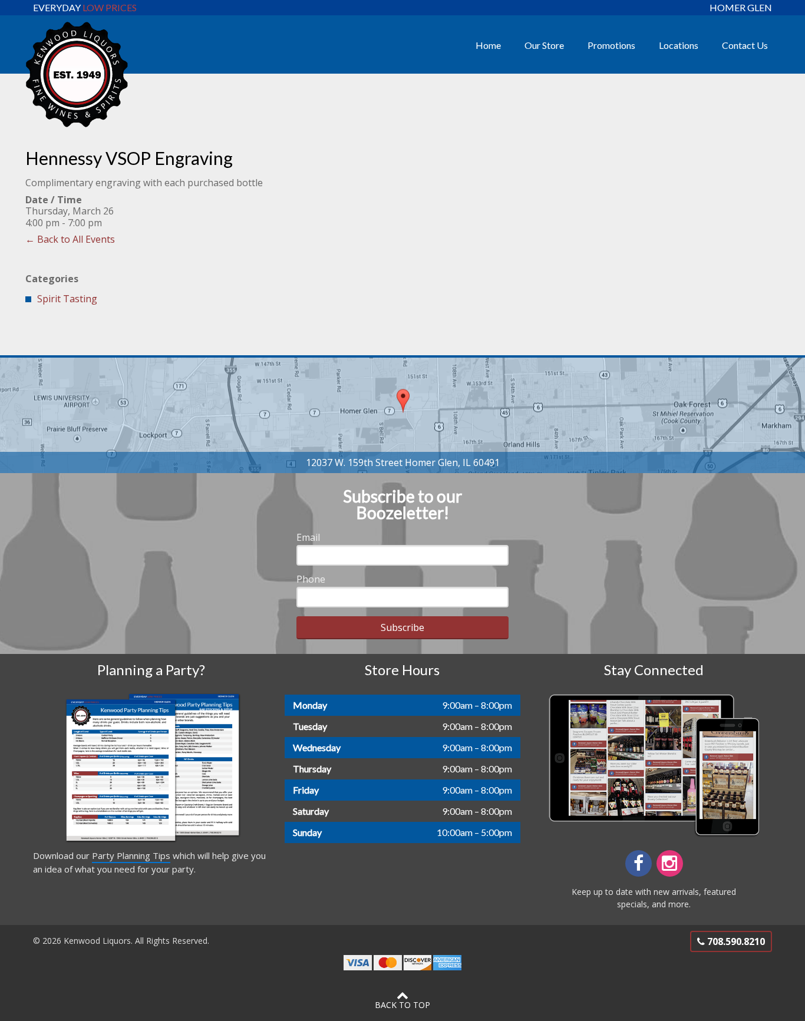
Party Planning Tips (131, 855)
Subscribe (402, 627)
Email (308, 537)
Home (488, 45)
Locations (678, 45)
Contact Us (745, 45)
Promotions (611, 45)
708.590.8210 (735, 941)
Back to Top (402, 1004)
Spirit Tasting (67, 298)
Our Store (544, 45)
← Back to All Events (70, 239)
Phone (310, 579)
